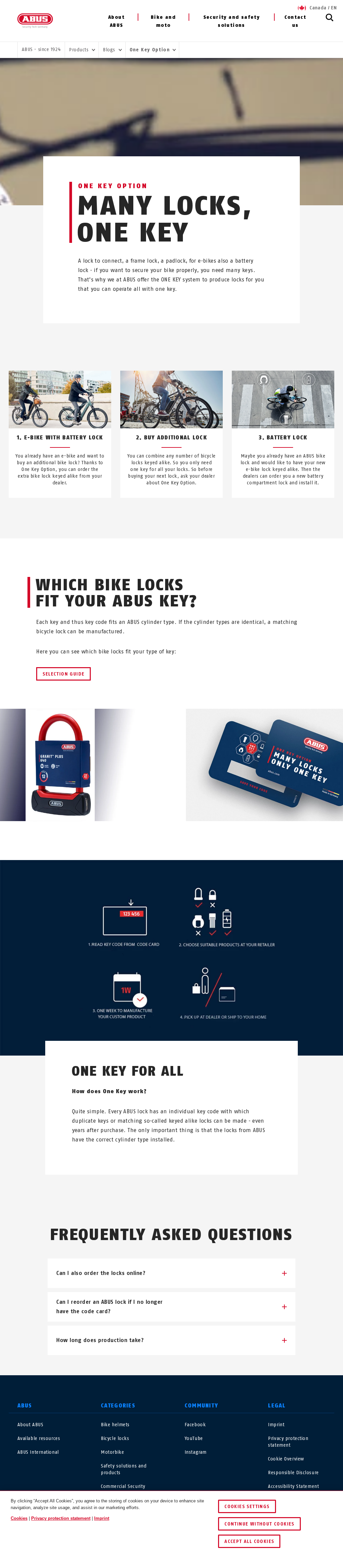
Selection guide (63, 674)
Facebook (195, 1425)
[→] (184, 513)
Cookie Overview (286, 1459)
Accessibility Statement (293, 1486)
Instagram (196, 1452)
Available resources (38, 1438)
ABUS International (38, 1452)
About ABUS (116, 21)
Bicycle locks (115, 1438)
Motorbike (112, 1452)
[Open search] (330, 21)
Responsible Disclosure (293, 1473)
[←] (159, 513)
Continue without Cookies (259, 1524)
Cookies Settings (246, 1506)
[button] (171, 1273)
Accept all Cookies (249, 1541)
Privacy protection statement (60, 1518)
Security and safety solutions (231, 21)
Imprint (276, 1425)
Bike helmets (115, 1425)
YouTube (194, 1438)
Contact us (295, 21)
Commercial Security (123, 1486)
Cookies (19, 1518)
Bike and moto (163, 21)
